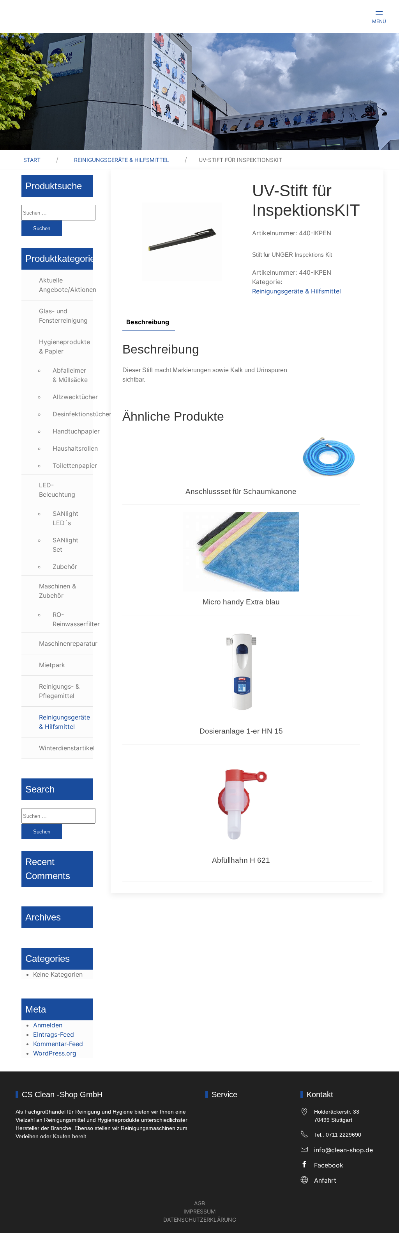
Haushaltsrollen (73, 448)
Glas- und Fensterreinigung (63, 315)
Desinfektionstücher (73, 414)
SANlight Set (65, 544)
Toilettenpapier (73, 465)
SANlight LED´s (65, 518)
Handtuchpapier (73, 431)
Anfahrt (325, 1180)
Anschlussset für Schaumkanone (241, 491)
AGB (199, 1203)
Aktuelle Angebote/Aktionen (66, 284)
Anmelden (47, 1025)
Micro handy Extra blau (241, 602)
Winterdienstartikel (66, 748)
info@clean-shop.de (343, 1150)
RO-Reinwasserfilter (73, 619)
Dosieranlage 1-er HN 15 (241, 731)
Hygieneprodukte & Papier (64, 346)
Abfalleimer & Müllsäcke (70, 375)
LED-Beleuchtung (57, 489)
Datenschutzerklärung (199, 1219)
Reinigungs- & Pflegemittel (59, 691)
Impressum (199, 1211)
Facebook (328, 1165)
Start (32, 159)
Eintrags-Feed (53, 1034)
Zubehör (65, 566)
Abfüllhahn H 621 (241, 860)
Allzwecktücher (73, 397)
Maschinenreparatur (66, 643)
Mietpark (52, 665)
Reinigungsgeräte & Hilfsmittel (121, 159)
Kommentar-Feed (58, 1044)
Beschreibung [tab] (147, 322)
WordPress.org (54, 1053)
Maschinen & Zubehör (57, 590)
